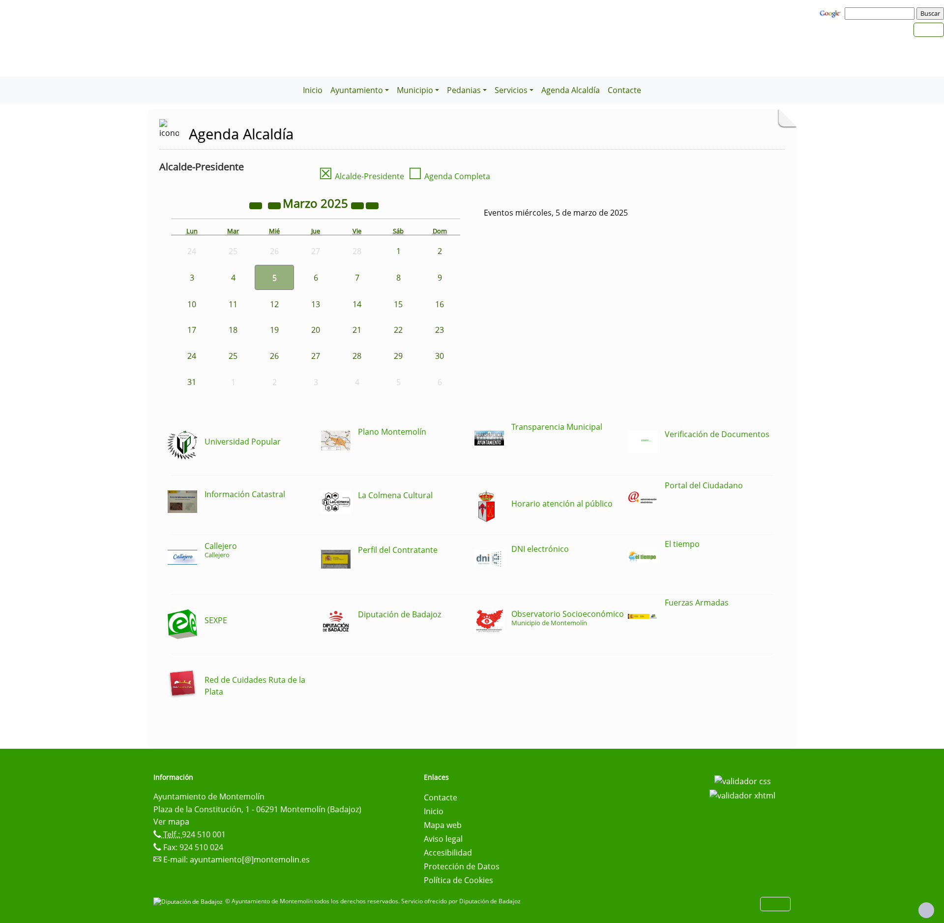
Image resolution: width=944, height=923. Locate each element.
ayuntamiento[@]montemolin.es (250, 859)
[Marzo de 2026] (358, 204)
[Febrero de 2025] (275, 204)
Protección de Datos (462, 866)
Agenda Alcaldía (570, 90)
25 (233, 355)
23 (439, 329)
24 (191, 355)
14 (357, 304)
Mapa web (443, 825)
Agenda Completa (449, 176)
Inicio (313, 90)
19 (274, 329)
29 (398, 355)
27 (315, 355)
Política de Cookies (458, 880)
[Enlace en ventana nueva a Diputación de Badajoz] (189, 901)
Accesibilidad (448, 852)
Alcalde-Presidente (361, 176)
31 (191, 382)
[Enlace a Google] (831, 12)
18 (233, 329)
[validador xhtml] (742, 795)
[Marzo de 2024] (256, 204)
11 (233, 304)
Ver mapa (171, 821)
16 (439, 304)
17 (191, 329)
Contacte (624, 90)
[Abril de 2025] (372, 204)
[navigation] (881, 13)
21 (357, 329)
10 (191, 304)
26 (274, 355)
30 (439, 355)
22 (398, 329)
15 (398, 304)
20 (315, 329)
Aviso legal (443, 838)
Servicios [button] (511, 90)
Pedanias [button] (464, 90)
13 (315, 304)
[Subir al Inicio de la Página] (926, 910)
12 (274, 304)
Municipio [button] (415, 90)
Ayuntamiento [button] (356, 90)
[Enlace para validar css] (742, 780)
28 (357, 355)
